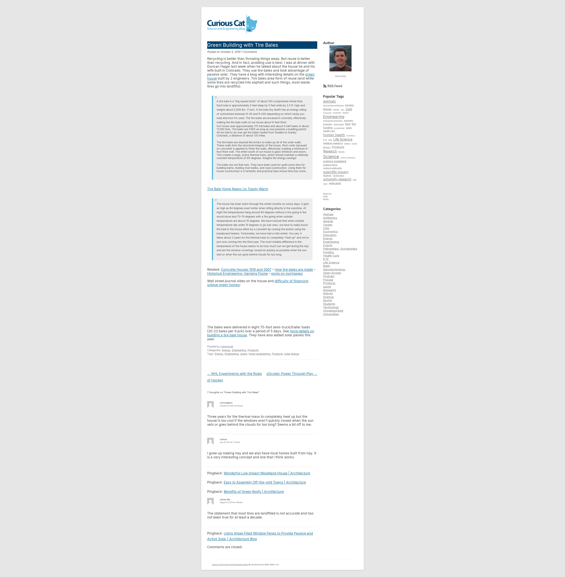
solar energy (291, 353)
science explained (334, 161)
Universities (331, 314)
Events (327, 245)
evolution (327, 124)
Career (336, 109)
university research (337, 179)
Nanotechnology (334, 269)
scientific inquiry (336, 172)
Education (329, 235)
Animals (328, 214)
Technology (338, 175)
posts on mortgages (287, 273)
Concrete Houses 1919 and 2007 (246, 269)
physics (326, 147)
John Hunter (340, 76)
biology (327, 109)
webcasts (335, 183)
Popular (328, 280)
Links (325, 196)
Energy (226, 350)
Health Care (329, 131)
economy (337, 112)
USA (355, 180)
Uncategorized (333, 310)
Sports (327, 300)
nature (347, 143)
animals (329, 101)
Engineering (239, 350)
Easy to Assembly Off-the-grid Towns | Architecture (265, 482)
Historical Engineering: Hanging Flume (237, 273)
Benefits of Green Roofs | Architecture (254, 491)
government (339, 128)
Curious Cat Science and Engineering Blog (230, 564)
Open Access (332, 273)
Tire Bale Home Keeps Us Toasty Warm (237, 189)
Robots (341, 152)
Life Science (342, 139)
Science (331, 156)
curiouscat (226, 346)
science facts (330, 165)
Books (326, 199)
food (347, 124)
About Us (327, 193)
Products (253, 350)
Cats (342, 110)
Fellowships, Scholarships (340, 249)
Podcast (328, 276)
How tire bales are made (294, 269)
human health (334, 135)
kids (330, 140)
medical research (333, 143)
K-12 (325, 140)
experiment (339, 124)
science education (347, 158)
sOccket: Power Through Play (291, 374)
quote (327, 286)
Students (327, 175)
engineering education (333, 121)
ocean (354, 143)
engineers (348, 120)
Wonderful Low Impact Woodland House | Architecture (267, 473)
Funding (328, 127)
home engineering (259, 353)
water (325, 184)
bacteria (349, 105)
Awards (328, 221)
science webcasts (332, 168)
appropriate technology (333, 105)
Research (330, 151)
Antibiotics (330, 218)
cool (349, 109)
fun (354, 124)
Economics (330, 231)
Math (326, 266)
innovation (350, 135)
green (243, 353)
